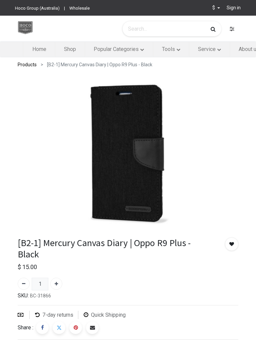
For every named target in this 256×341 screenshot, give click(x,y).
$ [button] (214, 7)
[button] (231, 244)
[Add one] (56, 284)
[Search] (213, 29)
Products (27, 64)
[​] (232, 29)
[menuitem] (39, 49)
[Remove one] (24, 284)
